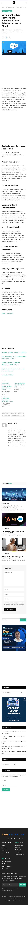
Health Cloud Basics (7, 313)
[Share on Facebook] (3, 37)
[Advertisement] (14, 73)
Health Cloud (13, 413)
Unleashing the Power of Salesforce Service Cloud (19, 385)
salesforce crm (6, 415)
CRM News (5, 413)
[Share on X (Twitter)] (6, 37)
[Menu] (3, 2)
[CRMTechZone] (14, 3)
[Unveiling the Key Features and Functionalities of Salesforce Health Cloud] (14, 54)
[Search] (25, 2)
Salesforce (21, 413)
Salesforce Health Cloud (18, 415)
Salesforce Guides (7, 11)
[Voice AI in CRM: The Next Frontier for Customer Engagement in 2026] (14, 545)
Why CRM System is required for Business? (14, 352)
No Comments (20, 32)
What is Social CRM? (8, 375)
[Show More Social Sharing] (9, 37)
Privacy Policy (5, 890)
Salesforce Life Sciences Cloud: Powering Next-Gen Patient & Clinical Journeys (6, 386)
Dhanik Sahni (9, 29)
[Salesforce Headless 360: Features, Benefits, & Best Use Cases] (14, 495)
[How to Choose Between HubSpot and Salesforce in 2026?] (14, 520)
